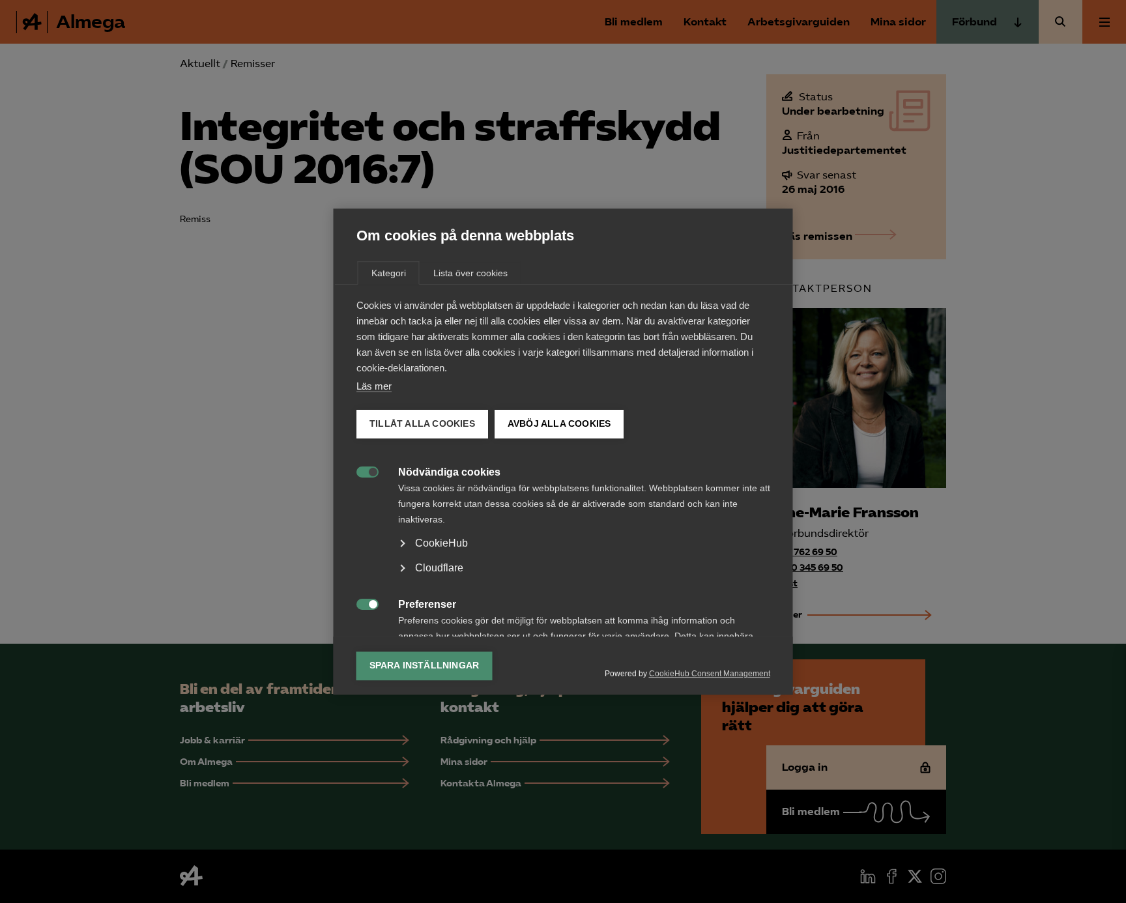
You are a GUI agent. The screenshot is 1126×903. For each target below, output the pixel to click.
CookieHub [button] (441, 543)
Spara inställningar (424, 665)
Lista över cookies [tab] (470, 273)
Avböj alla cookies (559, 424)
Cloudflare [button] (439, 567)
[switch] (360, 470)
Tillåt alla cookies (422, 424)
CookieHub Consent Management (709, 673)
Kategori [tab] (388, 273)
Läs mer (374, 386)
